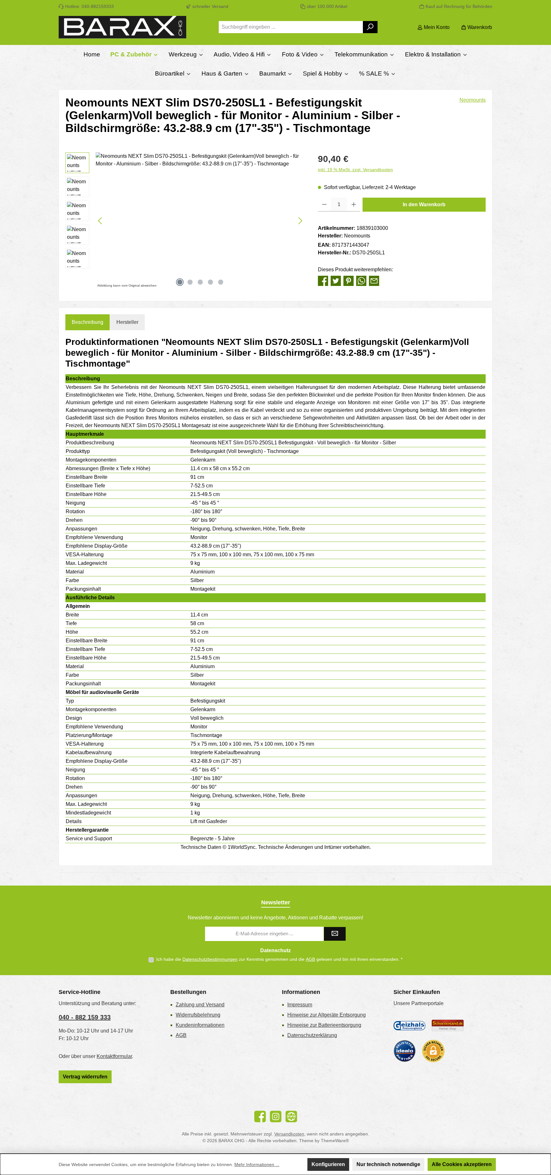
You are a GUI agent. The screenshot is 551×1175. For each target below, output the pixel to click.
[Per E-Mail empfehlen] (374, 280)
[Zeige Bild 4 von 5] (210, 282)
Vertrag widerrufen (85, 1076)
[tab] (87, 322)
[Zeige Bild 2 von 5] (190, 282)
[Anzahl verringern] (324, 205)
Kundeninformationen (200, 1025)
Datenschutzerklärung (312, 1035)
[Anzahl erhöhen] (353, 205)
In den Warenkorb (424, 204)
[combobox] (290, 27)
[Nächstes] (300, 220)
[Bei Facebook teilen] (323, 280)
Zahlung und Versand (200, 1004)
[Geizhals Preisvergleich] (409, 1025)
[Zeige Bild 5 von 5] (220, 282)
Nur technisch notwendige (388, 1164)
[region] (185, 220)
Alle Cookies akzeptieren (462, 1164)
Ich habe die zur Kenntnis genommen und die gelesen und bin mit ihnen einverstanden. (279, 959)
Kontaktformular (114, 1056)
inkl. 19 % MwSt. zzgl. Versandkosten (355, 169)
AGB (310, 959)
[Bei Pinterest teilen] (348, 280)
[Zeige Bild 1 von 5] (179, 282)
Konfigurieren (328, 1164)
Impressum (299, 1004)
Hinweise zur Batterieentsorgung (324, 1025)
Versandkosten (289, 1133)
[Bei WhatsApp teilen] (361, 280)
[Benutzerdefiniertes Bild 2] (448, 1026)
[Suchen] (370, 27)
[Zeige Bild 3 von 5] (200, 282)
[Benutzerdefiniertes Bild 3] (404, 1051)
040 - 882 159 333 (85, 1017)
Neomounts (472, 100)
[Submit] (335, 934)
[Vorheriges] (100, 220)
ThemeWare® (335, 1140)
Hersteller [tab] (127, 322)
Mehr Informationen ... (256, 1164)
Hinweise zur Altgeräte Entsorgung (326, 1015)
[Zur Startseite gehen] (122, 27)
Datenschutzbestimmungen (210, 959)
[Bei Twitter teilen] (335, 280)
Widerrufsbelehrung (198, 1015)
